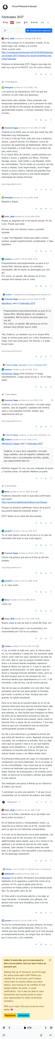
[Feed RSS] (48, 22)
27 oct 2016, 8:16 (35, 299)
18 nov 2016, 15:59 (32, 810)
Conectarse (23, 1015)
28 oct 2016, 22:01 (29, 369)
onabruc (8, 259)
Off (12, 22)
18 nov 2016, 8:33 (28, 646)
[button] (4, 1035)
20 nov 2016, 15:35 (29, 921)
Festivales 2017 (27, 303)
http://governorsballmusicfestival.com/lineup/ (24, 502)
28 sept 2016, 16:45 (33, 38)
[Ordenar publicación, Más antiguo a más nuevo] (5, 30)
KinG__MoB (9, 38)
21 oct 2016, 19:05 (30, 197)
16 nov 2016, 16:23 (36, 553)
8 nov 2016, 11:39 (35, 400)
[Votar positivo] (36, 74)
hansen (8, 646)
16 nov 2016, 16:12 (29, 531)
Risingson (9, 87)
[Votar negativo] (45, 74)
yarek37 (8, 531)
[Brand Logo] (6, 6)
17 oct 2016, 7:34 (30, 87)
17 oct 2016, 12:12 (35, 128)
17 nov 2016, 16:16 (32, 619)
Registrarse (10, 1015)
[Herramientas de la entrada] (51, 74)
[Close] (50, 960)
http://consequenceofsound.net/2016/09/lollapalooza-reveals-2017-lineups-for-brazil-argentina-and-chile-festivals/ (27, 55)
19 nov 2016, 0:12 (31, 874)
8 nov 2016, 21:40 (29, 439)
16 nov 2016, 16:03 (27, 492)
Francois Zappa (11, 128)
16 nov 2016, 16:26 (29, 581)
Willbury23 (9, 874)
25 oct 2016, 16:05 (32, 216)
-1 (41, 189)
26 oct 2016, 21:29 (29, 259)
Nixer (7, 492)
